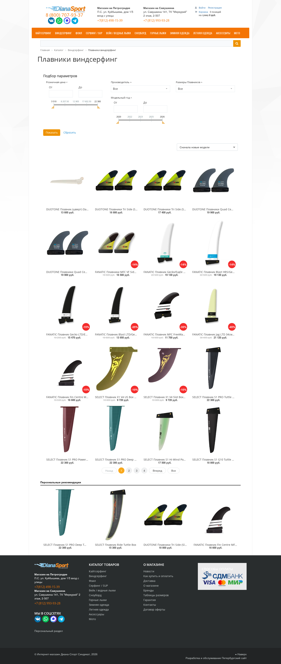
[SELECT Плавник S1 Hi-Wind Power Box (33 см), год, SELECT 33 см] (165, 430)
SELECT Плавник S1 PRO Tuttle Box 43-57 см (220, 397)
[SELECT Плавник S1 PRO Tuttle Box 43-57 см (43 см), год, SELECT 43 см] (213, 368)
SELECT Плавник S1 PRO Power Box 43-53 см (74, 459)
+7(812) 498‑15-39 (110, 20)
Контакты (149, 605)
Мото (92, 619)
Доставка (149, 581)
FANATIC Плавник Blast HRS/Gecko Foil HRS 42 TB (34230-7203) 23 (234, 272)
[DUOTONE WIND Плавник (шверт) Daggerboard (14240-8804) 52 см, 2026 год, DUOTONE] (67, 180)
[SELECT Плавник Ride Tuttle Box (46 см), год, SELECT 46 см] (115, 514)
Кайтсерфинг (97, 571)
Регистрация (215, 7)
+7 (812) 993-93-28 (156, 20)
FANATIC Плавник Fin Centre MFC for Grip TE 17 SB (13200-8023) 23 (237, 545)
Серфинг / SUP (98, 585)
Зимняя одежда (99, 605)
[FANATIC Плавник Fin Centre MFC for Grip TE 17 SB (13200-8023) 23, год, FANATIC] (216, 514)
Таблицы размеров (156, 595)
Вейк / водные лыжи (102, 590)
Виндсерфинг (98, 576)
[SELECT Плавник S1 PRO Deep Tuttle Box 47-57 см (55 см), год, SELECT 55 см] (116, 430)
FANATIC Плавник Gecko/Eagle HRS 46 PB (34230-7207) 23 (180, 272)
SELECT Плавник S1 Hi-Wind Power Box (169, 459)
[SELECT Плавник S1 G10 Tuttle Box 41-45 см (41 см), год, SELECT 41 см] (213, 430)
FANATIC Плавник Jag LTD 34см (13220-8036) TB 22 (224, 334)
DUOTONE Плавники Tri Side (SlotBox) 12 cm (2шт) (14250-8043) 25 (186, 545)
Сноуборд (95, 595)
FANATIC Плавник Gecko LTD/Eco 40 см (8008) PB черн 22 (83, 334)
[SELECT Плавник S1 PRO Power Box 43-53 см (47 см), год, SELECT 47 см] (67, 430)
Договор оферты (154, 609)
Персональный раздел (48, 631)
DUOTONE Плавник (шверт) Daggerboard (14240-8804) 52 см (85, 209)
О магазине (151, 585)
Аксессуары (96, 614)
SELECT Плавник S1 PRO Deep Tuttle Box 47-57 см (127, 459)
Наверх (242, 654)
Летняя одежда (99, 609)
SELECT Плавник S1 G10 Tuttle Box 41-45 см (220, 459)
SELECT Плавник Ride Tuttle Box (115, 545)
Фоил (92, 581)
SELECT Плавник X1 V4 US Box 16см (117, 397)
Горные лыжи (98, 600)
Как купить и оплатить (158, 576)
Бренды (148, 590)
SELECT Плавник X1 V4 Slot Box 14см (167, 397)
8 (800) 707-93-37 (64, 15)
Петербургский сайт (234, 658)
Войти (202, 7)
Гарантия (149, 600)
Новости (148, 571)
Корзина (203, 11)
